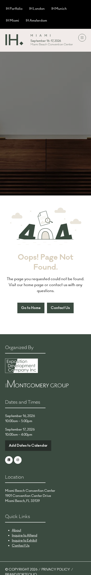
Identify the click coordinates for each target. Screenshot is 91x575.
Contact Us (20, 545)
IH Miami (12, 20)
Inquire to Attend (24, 535)
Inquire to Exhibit (24, 540)
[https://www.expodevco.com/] (21, 372)
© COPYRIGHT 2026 (21, 569)
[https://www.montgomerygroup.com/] (37, 386)
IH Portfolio (14, 8)
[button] (82, 38)
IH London (37, 8)
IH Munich (59, 8)
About (16, 530)
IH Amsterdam (36, 20)
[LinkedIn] (9, 460)
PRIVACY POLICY (55, 569)
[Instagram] (18, 460)
